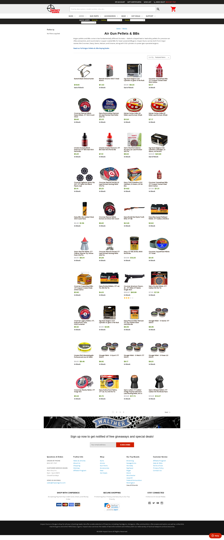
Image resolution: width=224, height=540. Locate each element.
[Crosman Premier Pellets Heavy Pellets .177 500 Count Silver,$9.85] (84, 105)
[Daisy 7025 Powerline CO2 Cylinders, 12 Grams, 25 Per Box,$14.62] (134, 174)
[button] (112, 507)
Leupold (129, 478)
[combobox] (113, 9)
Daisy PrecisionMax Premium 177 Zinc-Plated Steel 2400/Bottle (134, 322)
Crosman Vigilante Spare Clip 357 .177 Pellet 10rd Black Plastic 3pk (84, 184)
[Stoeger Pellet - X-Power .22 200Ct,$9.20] (159, 347)
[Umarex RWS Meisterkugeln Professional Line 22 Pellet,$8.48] (84, 347)
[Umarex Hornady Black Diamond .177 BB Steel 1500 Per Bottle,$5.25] (84, 140)
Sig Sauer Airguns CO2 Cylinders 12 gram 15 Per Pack (134, 79)
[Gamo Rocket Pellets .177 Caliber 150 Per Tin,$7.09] (159, 278)
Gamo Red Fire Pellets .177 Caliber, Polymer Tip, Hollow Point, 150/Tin (83, 253)
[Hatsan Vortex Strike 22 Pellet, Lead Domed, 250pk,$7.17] (159, 105)
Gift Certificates (134, 2)
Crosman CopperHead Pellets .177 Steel (159, 252)
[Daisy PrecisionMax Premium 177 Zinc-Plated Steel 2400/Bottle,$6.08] (134, 313)
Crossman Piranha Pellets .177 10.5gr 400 (84, 391)
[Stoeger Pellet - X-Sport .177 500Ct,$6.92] (109, 347)
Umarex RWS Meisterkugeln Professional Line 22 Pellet (84, 356)
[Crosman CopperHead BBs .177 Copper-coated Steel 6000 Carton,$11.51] (159, 174)
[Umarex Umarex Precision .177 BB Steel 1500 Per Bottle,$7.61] (109, 140)
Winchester (130, 475)
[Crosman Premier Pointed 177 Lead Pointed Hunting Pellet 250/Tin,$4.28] (109, 244)
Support (149, 16)
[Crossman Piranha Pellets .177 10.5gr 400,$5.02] (84, 382)
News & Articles (79, 461)
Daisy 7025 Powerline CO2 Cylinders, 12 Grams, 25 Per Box (133, 184)
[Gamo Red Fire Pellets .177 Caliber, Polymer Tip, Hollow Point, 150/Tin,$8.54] (84, 244)
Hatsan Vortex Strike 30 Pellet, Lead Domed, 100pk (133, 114)
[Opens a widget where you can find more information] (215, 536)
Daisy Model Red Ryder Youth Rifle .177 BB (134, 218)
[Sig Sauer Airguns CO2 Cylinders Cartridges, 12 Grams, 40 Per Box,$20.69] (159, 140)
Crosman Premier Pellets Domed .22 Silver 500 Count (109, 218)
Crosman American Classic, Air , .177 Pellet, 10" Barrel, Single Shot (133, 288)
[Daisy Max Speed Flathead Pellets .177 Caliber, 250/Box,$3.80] (159, 209)
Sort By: (151, 57)
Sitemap (76, 468)
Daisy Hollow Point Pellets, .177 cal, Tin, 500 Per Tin (108, 391)
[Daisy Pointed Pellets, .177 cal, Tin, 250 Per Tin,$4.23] (109, 278)
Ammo (81, 16)
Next (167, 412)
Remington (130, 483)
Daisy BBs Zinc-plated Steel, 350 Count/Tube (84, 218)
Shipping (76, 466)
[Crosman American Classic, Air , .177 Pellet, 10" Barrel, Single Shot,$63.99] (134, 278)
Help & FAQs (158, 463)
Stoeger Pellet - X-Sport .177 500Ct (109, 356)
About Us (76, 463)
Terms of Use (158, 466)
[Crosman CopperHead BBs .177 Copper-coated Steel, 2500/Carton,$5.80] (84, 278)
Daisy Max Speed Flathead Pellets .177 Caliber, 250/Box (159, 218)
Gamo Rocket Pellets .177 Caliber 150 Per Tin (158, 287)
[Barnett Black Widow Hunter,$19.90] (84, 71)
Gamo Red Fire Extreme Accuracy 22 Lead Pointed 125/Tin (133, 149)
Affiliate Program (79, 471)
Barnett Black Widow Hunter (84, 79)
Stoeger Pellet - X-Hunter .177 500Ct (159, 321)
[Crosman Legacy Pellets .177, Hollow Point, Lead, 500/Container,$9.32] (84, 313)
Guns (71, 16)
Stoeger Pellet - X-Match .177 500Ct (134, 356)
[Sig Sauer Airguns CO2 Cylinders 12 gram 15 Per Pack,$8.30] (134, 71)
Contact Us (157, 471)
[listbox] (162, 57)
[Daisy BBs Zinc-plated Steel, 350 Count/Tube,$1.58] (84, 209)
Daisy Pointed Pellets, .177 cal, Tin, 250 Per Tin (109, 287)
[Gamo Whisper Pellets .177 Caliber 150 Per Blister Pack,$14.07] (159, 382)
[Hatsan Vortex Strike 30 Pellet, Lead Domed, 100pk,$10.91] (134, 105)
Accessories (110, 16)
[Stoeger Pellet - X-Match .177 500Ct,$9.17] (134, 347)
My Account (120, 2)
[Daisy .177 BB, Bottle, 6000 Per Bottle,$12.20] (134, 244)
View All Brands (132, 485)
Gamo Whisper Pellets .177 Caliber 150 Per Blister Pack (158, 391)
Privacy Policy (158, 468)
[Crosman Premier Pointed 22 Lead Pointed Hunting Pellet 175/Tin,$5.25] (109, 174)
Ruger (128, 471)
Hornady (129, 466)
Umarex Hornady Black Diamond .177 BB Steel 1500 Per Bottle (84, 149)
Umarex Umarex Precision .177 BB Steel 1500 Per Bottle (109, 148)
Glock (128, 473)
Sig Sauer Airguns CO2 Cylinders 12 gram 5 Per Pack (109, 321)
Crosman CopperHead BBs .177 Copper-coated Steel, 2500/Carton (83, 288)
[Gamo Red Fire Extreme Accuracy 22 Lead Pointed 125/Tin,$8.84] (134, 140)
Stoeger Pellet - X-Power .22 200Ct (158, 356)
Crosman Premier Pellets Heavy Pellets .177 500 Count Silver (84, 115)
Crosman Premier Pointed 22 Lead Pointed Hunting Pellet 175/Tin (109, 184)
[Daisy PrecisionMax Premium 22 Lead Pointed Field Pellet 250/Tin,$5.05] (109, 105)
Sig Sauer (129, 468)
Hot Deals (135, 16)
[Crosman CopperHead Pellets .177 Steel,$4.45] (159, 244)
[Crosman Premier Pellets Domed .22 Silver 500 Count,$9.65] (109, 209)
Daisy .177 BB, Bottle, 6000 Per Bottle (133, 252)
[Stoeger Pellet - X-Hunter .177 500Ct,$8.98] (159, 313)
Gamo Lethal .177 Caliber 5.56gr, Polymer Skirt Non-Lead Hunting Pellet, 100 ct (133, 391)
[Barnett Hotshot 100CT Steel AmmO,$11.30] (109, 71)
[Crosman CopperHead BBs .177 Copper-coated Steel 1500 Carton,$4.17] (159, 71)
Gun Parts (94, 16)
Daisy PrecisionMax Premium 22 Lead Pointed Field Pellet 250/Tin (109, 115)
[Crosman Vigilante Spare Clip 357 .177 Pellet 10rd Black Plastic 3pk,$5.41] (84, 174)
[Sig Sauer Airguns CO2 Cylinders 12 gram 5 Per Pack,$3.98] (109, 313)
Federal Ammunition (134, 480)
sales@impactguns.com (56, 483)
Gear (123, 16)
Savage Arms (131, 463)
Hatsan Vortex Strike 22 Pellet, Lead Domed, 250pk (158, 114)
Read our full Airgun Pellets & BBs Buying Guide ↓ (91, 48)
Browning (130, 461)
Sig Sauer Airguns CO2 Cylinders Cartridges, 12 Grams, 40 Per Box (157, 149)
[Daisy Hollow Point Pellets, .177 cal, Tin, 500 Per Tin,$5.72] (109, 382)
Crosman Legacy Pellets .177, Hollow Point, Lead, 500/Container (84, 322)
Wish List (147, 2)
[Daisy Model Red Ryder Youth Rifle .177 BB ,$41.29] (134, 209)
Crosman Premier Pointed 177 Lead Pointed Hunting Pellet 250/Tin (109, 253)
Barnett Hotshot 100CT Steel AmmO (109, 79)
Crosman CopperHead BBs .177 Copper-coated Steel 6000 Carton (158, 184)
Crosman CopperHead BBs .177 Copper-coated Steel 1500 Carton (158, 80)
